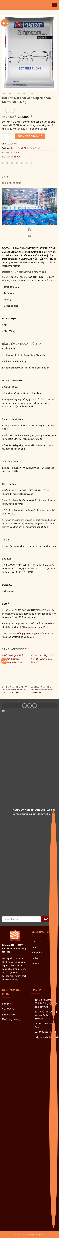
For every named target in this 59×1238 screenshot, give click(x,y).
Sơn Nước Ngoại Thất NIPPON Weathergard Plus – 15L (44, 688)
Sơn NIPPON (19, 93)
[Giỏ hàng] (54, 5)
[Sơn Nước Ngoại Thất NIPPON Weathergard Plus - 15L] (44, 669)
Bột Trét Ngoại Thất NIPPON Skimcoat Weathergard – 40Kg (15, 688)
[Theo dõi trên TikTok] (34, 705)
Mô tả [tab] (5, 178)
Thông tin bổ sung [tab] (11, 183)
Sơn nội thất (35, 148)
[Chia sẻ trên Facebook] (9, 163)
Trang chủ (6, 93)
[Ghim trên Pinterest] (24, 163)
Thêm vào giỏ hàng (30, 136)
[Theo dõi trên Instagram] (29, 705)
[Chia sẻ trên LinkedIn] (29, 163)
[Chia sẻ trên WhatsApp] (4, 163)
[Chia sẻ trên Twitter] (14, 163)
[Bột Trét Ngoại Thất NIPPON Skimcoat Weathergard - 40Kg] (15, 669)
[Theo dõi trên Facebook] (24, 705)
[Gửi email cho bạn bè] (19, 163)
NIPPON (16, 157)
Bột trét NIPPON (12, 152)
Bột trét (31, 93)
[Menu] (3, 4)
